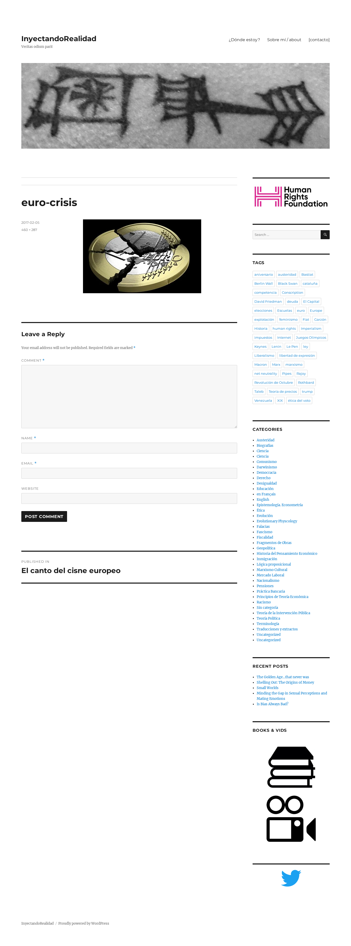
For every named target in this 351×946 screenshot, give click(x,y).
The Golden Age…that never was (283, 677)
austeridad (287, 274)
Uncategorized (269, 634)
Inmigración (267, 559)
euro (301, 310)
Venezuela (263, 400)
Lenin (276, 346)
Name (28, 438)
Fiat (306, 319)
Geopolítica (266, 548)
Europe (316, 310)
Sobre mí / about (284, 39)
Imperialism (311, 328)
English (263, 499)
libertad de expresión (297, 355)
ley (305, 346)
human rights (284, 328)
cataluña (310, 283)
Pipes (286, 373)
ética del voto (299, 400)
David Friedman (268, 301)
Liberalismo (264, 355)
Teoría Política (268, 618)
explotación (264, 319)
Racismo (264, 602)
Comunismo (267, 462)
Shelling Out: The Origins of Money (285, 682)
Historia (260, 328)
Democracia (266, 472)
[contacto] (319, 39)
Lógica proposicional (274, 564)
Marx (276, 364)
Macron (260, 364)
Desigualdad (267, 483)
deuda (292, 301)
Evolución (265, 516)
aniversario (263, 274)
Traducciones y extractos (277, 629)
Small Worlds (268, 688)
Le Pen (292, 346)
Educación (265, 489)
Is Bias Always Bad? (272, 704)
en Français (266, 494)
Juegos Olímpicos (311, 337)
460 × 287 (29, 230)
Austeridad (265, 440)
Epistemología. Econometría (280, 505)
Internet (284, 337)
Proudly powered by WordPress (83, 923)
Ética (261, 510)
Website (30, 488)
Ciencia (263, 451)
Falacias (263, 526)
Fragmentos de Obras (274, 543)
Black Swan (288, 283)
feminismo (288, 319)
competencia (265, 292)
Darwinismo (267, 467)
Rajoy (301, 373)
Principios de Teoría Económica (282, 597)
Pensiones (265, 586)
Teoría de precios (283, 391)
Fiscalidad (265, 537)
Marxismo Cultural (272, 570)
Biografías (265, 445)
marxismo (293, 364)
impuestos (263, 337)
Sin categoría (267, 607)
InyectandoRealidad (58, 38)
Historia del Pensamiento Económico (287, 553)
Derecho (264, 478)
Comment (33, 360)
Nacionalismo (268, 580)
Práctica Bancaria (271, 591)
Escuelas (284, 310)
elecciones (263, 310)
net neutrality (265, 373)
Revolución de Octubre (273, 382)
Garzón (320, 319)
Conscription (292, 292)
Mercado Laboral (270, 575)
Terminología (268, 624)
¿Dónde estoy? (244, 39)
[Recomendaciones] (291, 196)
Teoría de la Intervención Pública (283, 613)
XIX (280, 400)
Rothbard (306, 382)
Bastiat (307, 274)
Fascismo (264, 532)
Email (29, 463)
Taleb (259, 391)
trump (307, 391)
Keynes (260, 346)
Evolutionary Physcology (277, 521)
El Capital (311, 301)
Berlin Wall (263, 283)
